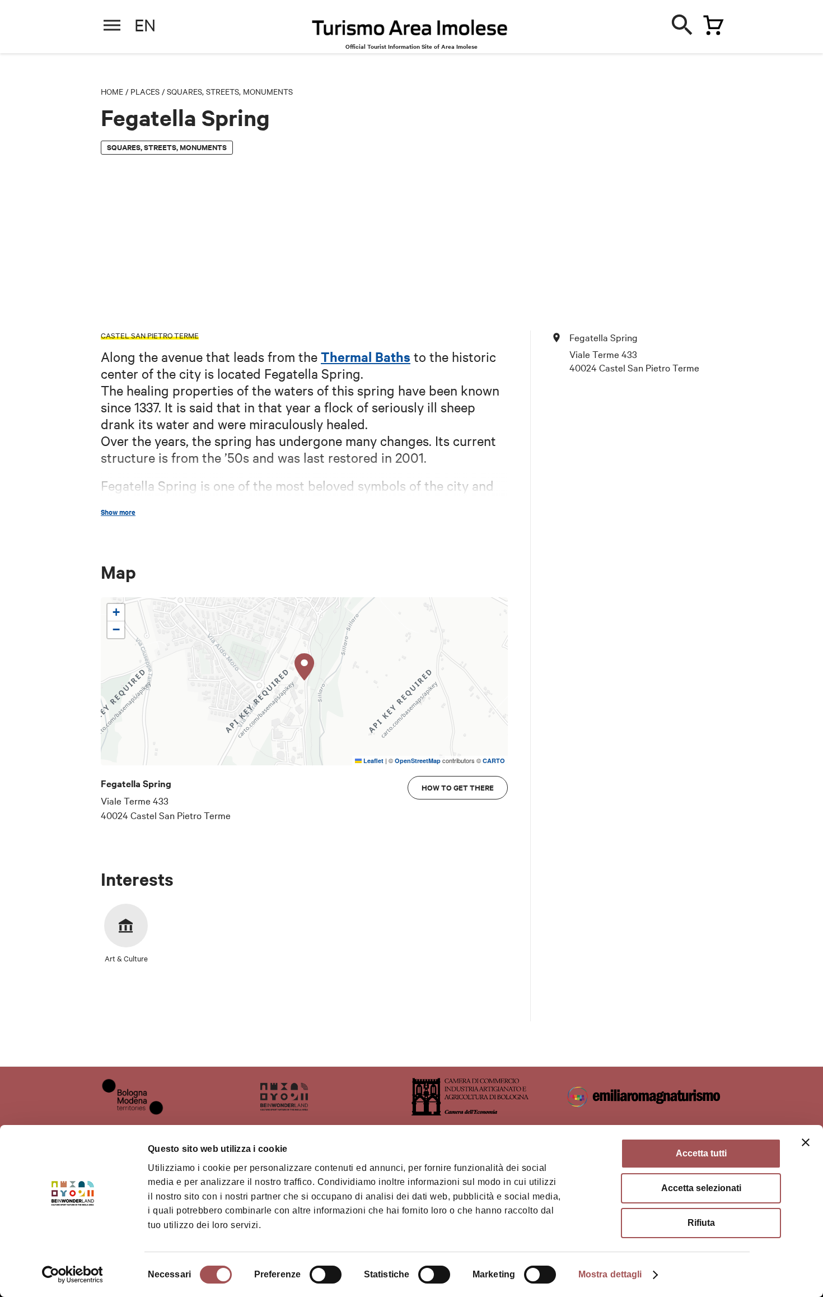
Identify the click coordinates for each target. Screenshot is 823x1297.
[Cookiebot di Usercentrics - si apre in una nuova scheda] (72, 1275)
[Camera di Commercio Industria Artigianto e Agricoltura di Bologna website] (470, 1111)
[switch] (326, 1275)
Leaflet (373, 760)
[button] (304, 667)
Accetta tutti (701, 1153)
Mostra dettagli (610, 1274)
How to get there (458, 787)
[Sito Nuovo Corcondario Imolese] (284, 1111)
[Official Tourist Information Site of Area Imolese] (410, 30)
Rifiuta (701, 1223)
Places (145, 91)
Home (112, 91)
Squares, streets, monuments (230, 91)
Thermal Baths (365, 356)
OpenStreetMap (418, 760)
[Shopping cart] (710, 23)
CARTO (494, 760)
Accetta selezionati (701, 1188)
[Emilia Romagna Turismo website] (645, 1111)
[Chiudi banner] (806, 1142)
